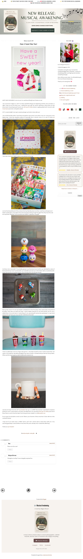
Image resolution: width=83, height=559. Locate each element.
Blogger (44, 499)
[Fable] (80, 109)
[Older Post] (54, 492)
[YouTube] (68, 109)
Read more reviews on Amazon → (70, 188)
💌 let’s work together (64, 100)
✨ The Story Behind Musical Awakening (70, 1)
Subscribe (79, 123)
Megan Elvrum (12, 455)
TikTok (41, 545)
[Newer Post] (3, 492)
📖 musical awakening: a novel (66, 90)
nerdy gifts (32, 433)
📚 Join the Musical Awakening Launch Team (41, 3)
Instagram (35, 545)
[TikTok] (63, 109)
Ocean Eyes (5, 109)
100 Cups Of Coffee (44, 411)
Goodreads (48, 545)
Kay (9, 443)
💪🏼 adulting (62, 97)
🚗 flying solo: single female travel (67, 95)
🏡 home (4, 1)
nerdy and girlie (26, 433)
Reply (10, 449)
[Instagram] (59, 109)
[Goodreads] (76, 109)
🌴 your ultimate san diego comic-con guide (22, 1)
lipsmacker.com (41, 413)
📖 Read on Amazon (70, 151)
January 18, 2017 (52, 443)
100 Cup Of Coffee (28, 107)
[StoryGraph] (72, 109)
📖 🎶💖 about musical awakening (67, 88)
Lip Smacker (22, 409)
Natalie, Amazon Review (73, 170)
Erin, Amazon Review (72, 185)
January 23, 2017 (52, 455)
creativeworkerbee (47, 555)
